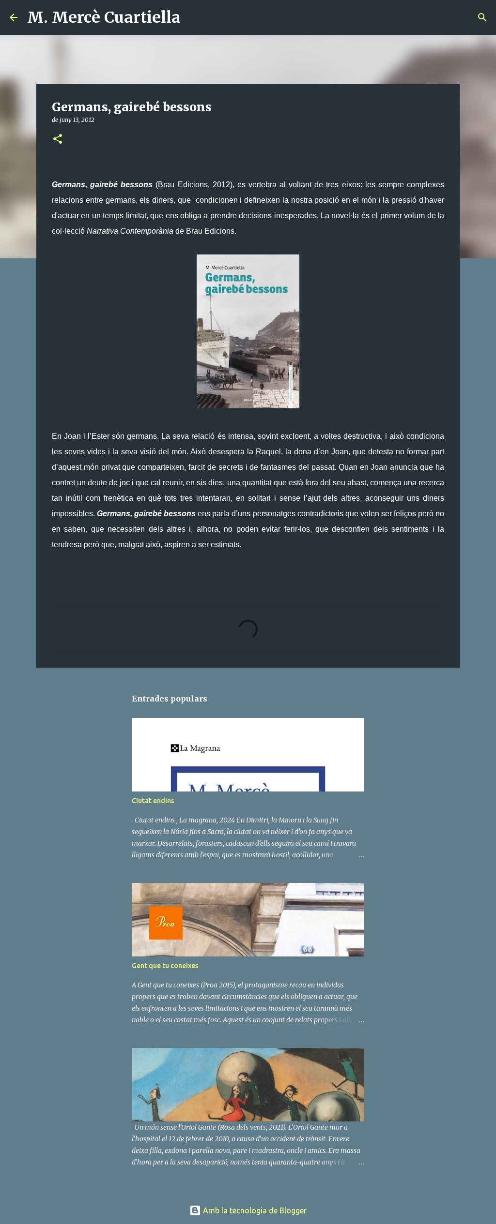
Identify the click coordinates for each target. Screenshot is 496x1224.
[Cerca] (194, 17)
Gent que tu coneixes (165, 966)
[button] (57, 139)
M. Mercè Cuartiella (104, 17)
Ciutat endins (153, 801)
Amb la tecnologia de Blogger (254, 1210)
